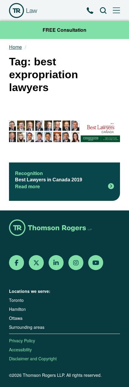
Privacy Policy (22, 341)
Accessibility (20, 350)
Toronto (16, 300)
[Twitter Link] (36, 263)
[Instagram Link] (76, 263)
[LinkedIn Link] (56, 263)
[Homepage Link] (64, 228)
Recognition (29, 173)
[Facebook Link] (17, 263)
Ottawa (15, 318)
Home (15, 47)
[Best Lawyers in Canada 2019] (64, 132)
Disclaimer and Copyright (33, 359)
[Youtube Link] (95, 263)
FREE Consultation (64, 29)
